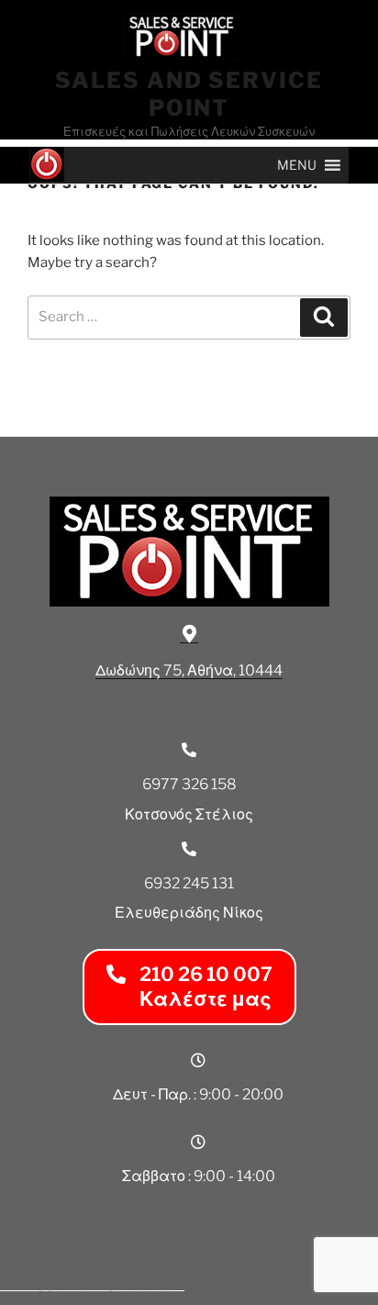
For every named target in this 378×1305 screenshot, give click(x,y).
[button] (297, 165)
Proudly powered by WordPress (92, 1283)
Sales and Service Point (189, 94)
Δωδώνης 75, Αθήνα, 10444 (189, 670)
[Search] (324, 317)
